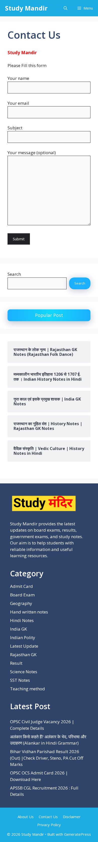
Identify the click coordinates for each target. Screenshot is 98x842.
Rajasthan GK (23, 654)
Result (16, 663)
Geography (21, 603)
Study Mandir (26, 8)
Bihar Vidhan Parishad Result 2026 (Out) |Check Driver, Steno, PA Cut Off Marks (46, 758)
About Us (26, 816)
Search (14, 274)
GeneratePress (77, 834)
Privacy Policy (49, 824)
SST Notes (20, 680)
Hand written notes (29, 612)
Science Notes (23, 672)
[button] (65, 8)
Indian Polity (22, 637)
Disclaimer (72, 816)
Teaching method (27, 689)
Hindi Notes (22, 620)
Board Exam (22, 595)
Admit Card (21, 586)
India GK (18, 629)
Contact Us (48, 816)
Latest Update (24, 646)
